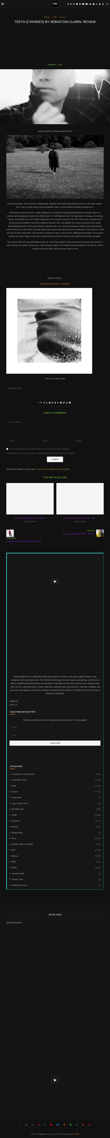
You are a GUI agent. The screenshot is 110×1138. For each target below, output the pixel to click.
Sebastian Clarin (15, 388)
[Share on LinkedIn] (52, 403)
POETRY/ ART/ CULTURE (56, 844)
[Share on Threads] (67, 403)
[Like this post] (41, 403)
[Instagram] (74, 4)
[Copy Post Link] (64, 403)
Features (56, 792)
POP (56, 850)
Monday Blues (56, 833)
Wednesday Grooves (56, 885)
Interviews (56, 821)
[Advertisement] (55, 43)
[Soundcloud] (90, 4)
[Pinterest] (77, 4)
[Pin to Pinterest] (50, 403)
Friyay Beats (56, 798)
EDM (56, 786)
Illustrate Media (74, 1134)
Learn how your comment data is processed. (52, 469)
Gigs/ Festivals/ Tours (56, 803)
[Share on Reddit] (55, 403)
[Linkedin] (80, 4)
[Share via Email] (70, 403)
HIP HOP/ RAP (56, 809)
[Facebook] (68, 4)
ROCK (56, 868)
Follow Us (13, 705)
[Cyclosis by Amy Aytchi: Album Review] (30, 498)
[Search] (107, 4)
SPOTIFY (57, 284)
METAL (56, 827)
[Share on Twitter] (47, 403)
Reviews (56, 856)
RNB (56, 862)
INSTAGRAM (46, 284)
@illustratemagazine (14, 923)
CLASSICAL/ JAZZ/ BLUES (56, 774)
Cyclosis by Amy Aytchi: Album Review (30, 518)
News (56, 838)
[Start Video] (55, 581)
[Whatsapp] (97, 4)
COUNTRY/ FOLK (56, 780)
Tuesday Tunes (56, 879)
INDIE (56, 815)
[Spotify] (94, 4)
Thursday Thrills (56, 874)
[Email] (87, 4)
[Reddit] (100, 4)
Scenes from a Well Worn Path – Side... (80, 518)
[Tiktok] (103, 4)
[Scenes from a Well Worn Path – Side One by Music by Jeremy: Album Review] (80, 498)
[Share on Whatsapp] (58, 403)
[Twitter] (71, 4)
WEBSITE (66, 284)
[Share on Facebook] (44, 403)
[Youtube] (83, 4)
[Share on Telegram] (61, 403)
